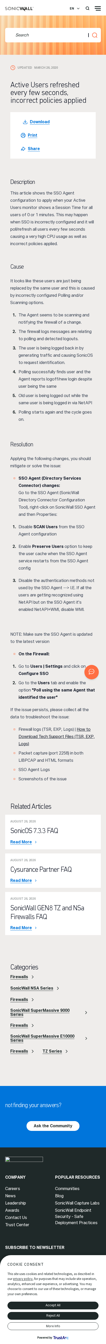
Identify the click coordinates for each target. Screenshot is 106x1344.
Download (40, 121)
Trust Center (17, 1224)
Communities (67, 1188)
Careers (12, 1188)
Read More (21, 842)
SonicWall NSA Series (31, 988)
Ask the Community (53, 1125)
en (72, 8)
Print (32, 135)
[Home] (19, 9)
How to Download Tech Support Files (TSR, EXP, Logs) (57, 736)
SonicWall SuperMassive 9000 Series (39, 1012)
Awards (12, 1210)
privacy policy (22, 1279)
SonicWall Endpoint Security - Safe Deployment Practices (76, 1216)
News (10, 1195)
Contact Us (16, 1217)
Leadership (15, 1203)
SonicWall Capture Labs (77, 1203)
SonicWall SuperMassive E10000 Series (42, 1038)
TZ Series (52, 1051)
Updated (24, 67)
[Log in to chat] (91, 672)
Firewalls (19, 976)
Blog (59, 1195)
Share (34, 148)
